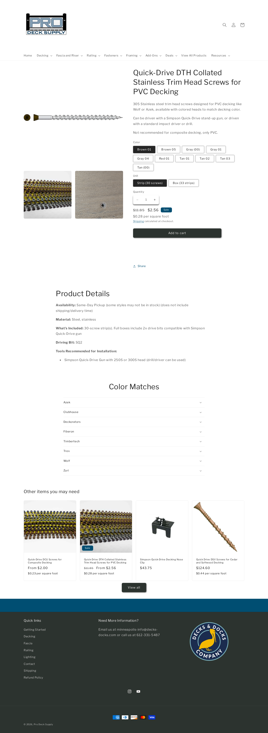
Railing (29, 650)
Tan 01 (184, 158)
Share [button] (142, 266)
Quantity (138, 192)
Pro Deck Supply (43, 724)
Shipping (138, 221)
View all (134, 587)
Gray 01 (216, 149)
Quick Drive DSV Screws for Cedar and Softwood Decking (217, 561)
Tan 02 (205, 158)
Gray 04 (143, 158)
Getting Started (35, 629)
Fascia (28, 643)
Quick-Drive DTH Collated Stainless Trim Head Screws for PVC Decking (105, 561)
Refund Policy (33, 677)
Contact (29, 664)
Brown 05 (168, 149)
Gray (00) (193, 149)
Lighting (29, 657)
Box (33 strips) (184, 183)
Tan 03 (225, 158)
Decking (29, 636)
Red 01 (164, 158)
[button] (44, 55)
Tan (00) (143, 167)
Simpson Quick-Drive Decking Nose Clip (161, 561)
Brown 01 (144, 149)
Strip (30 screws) (150, 183)
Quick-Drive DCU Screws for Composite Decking (45, 561)
